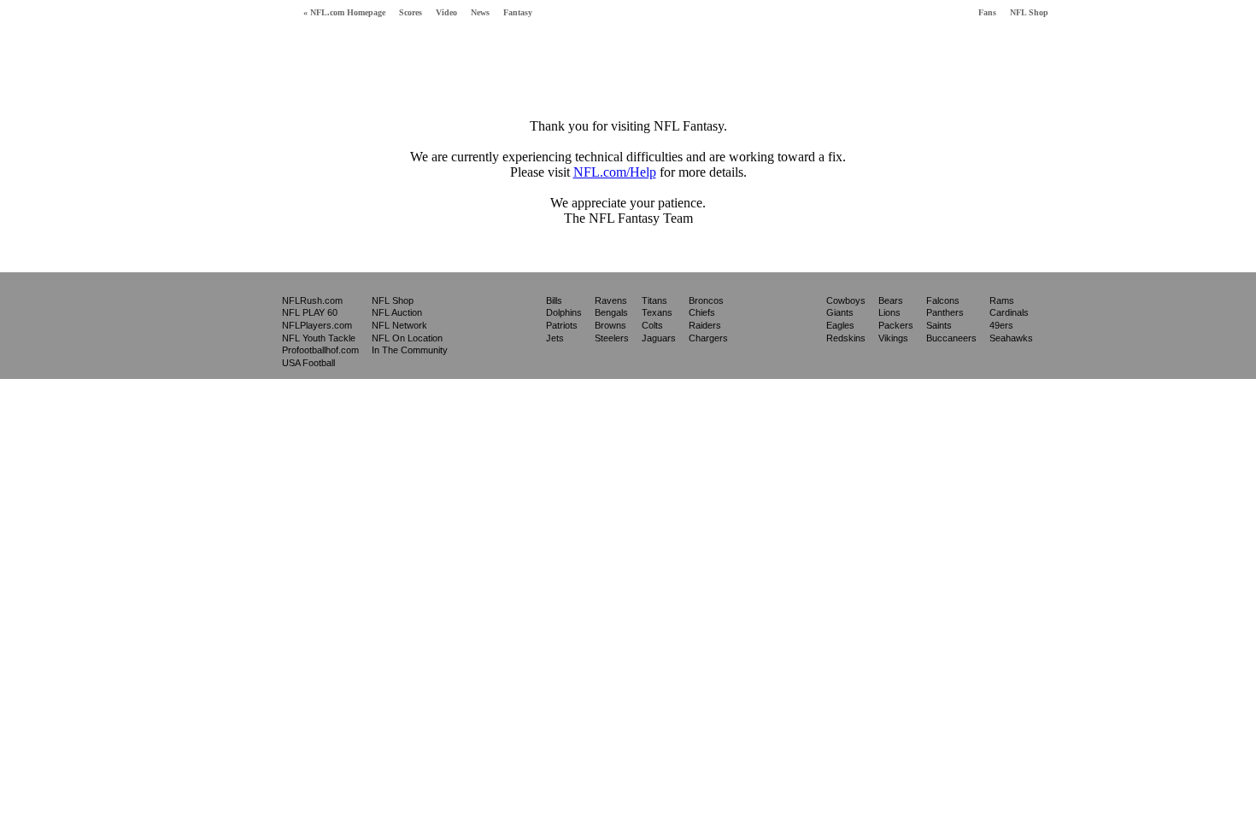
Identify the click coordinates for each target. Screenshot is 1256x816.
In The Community (410, 350)
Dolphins (564, 312)
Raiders (705, 325)
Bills (554, 300)
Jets (555, 338)
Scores (410, 13)
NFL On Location (407, 338)
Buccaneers (951, 338)
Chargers (708, 338)
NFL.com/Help (614, 172)
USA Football (308, 363)
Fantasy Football (242, 49)
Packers (895, 325)
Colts (652, 325)
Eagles (840, 325)
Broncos (706, 300)
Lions (889, 312)
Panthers (945, 312)
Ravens (611, 300)
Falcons (943, 300)
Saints (939, 325)
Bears (890, 300)
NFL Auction (397, 312)
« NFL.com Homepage (344, 13)
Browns (610, 325)
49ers (1001, 325)
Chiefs (702, 312)
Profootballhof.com (320, 350)
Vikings (893, 338)
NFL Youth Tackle (318, 338)
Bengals (611, 312)
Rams (1001, 300)
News (480, 13)
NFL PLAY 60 (309, 312)
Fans (987, 13)
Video (446, 13)
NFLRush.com (312, 300)
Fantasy (517, 13)
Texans (657, 312)
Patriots (562, 325)
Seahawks (1011, 338)
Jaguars (659, 338)
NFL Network (399, 325)
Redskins (846, 338)
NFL (236, 324)
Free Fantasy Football (375, 52)
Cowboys (846, 300)
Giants (840, 312)
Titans (654, 300)
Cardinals (1009, 312)
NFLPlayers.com (317, 325)
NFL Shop (1029, 13)
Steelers (612, 338)
